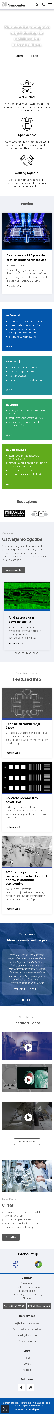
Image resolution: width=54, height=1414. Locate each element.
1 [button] (16, 653)
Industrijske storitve (27, 1335)
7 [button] (37, 653)
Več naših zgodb (13, 570)
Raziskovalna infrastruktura (27, 1329)
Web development (21, 1409)
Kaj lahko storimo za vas (27, 1323)
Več (8, 346)
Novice (27, 1363)
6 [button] (34, 653)
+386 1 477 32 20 (16, 1306)
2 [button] (19, 653)
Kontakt (27, 1369)
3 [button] (23, 653)
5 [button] (30, 653)
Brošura (34, 55)
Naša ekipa (11, 1237)
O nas (27, 1358)
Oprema (19, 55)
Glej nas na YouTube (27, 1141)
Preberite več (12, 286)
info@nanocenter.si (41, 1306)
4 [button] (27, 653)
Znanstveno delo (27, 1341)
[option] (14, 513)
